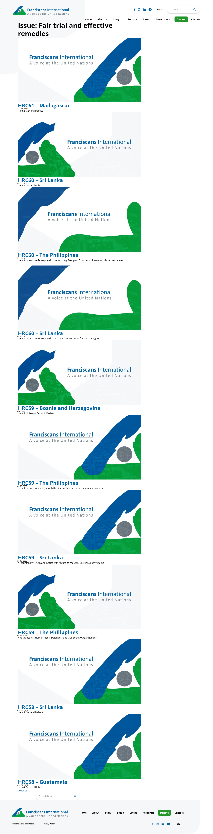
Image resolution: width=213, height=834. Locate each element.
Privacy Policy (49, 823)
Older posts (24, 790)
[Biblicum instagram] (139, 9)
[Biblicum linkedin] (144, 9)
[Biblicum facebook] (134, 9)
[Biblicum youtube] (150, 9)
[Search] (75, 796)
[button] (159, 9)
